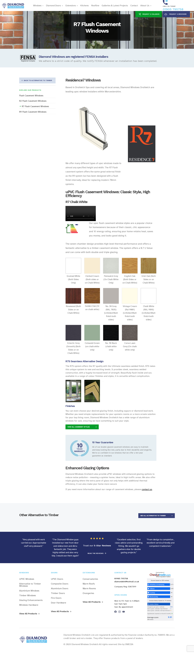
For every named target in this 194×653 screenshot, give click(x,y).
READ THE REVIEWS (96, 553)
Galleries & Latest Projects (115, 5)
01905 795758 (173, 9)
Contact (134, 5)
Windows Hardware (28, 605)
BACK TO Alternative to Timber (37, 80)
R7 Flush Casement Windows (35, 106)
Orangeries (88, 593)
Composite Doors (59, 584)
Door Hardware (58, 603)
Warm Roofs (89, 584)
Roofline (95, 5)
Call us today (169, 6)
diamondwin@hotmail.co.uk (126, 581)
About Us (144, 5)
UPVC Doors (57, 579)
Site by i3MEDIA (125, 644)
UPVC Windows (26, 579)
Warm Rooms (89, 588)
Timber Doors (58, 593)
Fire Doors (56, 598)
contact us (147, 489)
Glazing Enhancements (31, 600)
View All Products (28, 613)
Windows (37, 5)
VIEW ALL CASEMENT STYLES (78, 427)
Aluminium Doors (59, 588)
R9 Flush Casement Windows (32, 112)
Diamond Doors (53, 5)
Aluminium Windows (29, 591)
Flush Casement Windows (31, 95)
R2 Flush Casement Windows (32, 101)
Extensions (70, 5)
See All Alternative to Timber (153, 516)
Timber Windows (27, 595)
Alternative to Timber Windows (30, 585)
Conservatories (90, 579)
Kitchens (84, 5)
